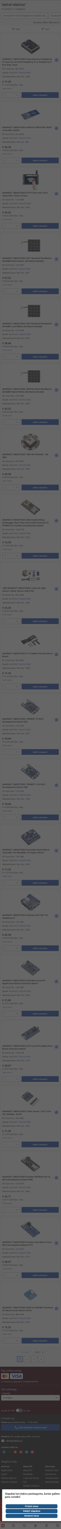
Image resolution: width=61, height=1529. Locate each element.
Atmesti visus (31, 1515)
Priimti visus (31, 1506)
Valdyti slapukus (31, 1511)
